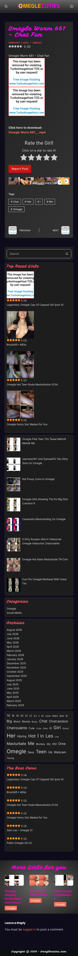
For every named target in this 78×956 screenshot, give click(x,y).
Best (61, 716)
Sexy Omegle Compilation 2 (63, 895)
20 (21, 715)
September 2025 (17, 675)
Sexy (31, 752)
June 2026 (13, 638)
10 (8, 715)
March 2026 (14, 650)
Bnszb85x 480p (16, 344)
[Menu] (71, 6)
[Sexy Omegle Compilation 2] (63, 880)
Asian (48, 716)
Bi (67, 715)
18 (13, 715)
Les (49, 736)
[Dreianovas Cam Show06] (39, 880)
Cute (32, 728)
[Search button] (66, 253)
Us (50, 752)
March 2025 (14, 701)
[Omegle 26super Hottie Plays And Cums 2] (14, 880)
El (51, 728)
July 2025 (13, 684)
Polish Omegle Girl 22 (19, 842)
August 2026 (14, 629)
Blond (17, 721)
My (49, 743)
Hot (32, 736)
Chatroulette (17, 728)
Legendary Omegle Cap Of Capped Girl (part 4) (35, 304)
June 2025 (13, 688)
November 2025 (16, 667)
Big (9, 721)
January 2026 (15, 659)
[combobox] (34, 253)
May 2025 (13, 692)
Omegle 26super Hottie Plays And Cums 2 (13, 896)
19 (17, 715)
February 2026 (15, 654)
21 (26, 715)
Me (50, 201)
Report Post (20, 169)
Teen (41, 751)
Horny (22, 736)
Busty (35, 721)
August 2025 (14, 680)
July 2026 (13, 633)
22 (30, 715)
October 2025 (15, 671)
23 (35, 715)
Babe (55, 715)
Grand (65, 728)
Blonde (26, 721)
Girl (57, 727)
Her (28, 201)
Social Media (14, 612)
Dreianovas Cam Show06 (38, 893)
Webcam (60, 752)
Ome (62, 744)
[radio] (23, 158)
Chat (15, 201)
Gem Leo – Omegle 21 (20, 830)
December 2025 (16, 663)
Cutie (38, 728)
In (42, 736)
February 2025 (15, 705)
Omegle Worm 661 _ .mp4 (27, 132)
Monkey (40, 744)
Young (10, 758)
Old (54, 744)
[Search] (6, 6)
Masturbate (16, 743)
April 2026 (13, 646)
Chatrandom (58, 721)
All (42, 716)
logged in (29, 929)
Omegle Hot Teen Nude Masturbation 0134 (32, 384)
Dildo (45, 728)
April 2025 (13, 696)
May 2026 (13, 642)
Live (57, 736)
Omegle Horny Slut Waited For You (27, 424)
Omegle (37, 42)
